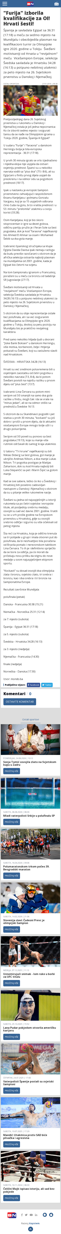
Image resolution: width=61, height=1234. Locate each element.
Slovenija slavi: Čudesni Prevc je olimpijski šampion (24, 921)
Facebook (34, 685)
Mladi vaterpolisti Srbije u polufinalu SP (29, 815)
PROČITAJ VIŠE (11, 771)
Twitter (48, 685)
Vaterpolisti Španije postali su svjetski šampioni (28, 1083)
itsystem (34, 1223)
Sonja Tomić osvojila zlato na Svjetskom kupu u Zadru (29, 763)
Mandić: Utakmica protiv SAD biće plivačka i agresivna (25, 1136)
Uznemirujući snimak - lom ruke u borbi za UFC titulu (29, 975)
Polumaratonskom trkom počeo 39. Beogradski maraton (26, 868)
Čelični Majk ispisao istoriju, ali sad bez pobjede (28, 1190)
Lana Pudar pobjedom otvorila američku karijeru (29, 1029)
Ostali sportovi (30, 719)
